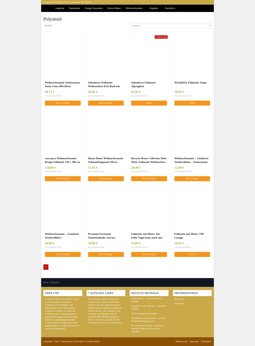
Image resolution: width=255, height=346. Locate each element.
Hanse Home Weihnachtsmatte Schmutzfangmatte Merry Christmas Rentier (105, 160)
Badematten (74, 8)
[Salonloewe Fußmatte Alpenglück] (149, 55)
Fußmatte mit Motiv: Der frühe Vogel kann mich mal (146, 235)
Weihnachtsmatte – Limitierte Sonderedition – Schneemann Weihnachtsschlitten (191, 160)
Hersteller (170, 8)
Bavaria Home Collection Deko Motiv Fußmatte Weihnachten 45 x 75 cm (149, 160)
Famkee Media (94, 341)
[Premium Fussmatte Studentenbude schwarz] (106, 206)
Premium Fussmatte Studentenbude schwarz (101, 235)
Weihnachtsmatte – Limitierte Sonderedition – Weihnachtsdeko (62, 236)
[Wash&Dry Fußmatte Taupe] (192, 55)
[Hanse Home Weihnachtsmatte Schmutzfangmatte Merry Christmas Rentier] (106, 130)
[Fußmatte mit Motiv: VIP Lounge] (192, 206)
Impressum (179, 303)
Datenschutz (180, 299)
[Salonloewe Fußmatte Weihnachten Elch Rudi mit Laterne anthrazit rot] (106, 55)
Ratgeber (153, 8)
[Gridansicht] (56, 25)
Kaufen (149, 103)
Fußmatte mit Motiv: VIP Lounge (189, 235)
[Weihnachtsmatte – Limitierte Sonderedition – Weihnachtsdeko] (63, 206)
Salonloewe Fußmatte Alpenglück (143, 84)
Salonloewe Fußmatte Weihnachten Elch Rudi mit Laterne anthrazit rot (104, 84)
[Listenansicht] (64, 25)
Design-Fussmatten (94, 8)
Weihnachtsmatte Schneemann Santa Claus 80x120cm (62, 84)
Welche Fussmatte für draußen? (144, 313)
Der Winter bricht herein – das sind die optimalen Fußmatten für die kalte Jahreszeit (147, 329)
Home (45, 282)
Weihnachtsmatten (134, 8)
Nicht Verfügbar (63, 103)
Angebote (59, 8)
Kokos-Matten (114, 8)
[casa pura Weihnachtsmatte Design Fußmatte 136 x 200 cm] (63, 131)
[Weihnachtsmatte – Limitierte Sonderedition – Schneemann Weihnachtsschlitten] (192, 130)
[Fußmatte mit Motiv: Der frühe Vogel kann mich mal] (149, 206)
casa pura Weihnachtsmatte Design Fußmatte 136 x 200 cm (62, 160)
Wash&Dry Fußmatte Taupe (190, 82)
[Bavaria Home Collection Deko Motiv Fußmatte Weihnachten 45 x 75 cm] (149, 130)
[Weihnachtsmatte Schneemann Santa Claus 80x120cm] (63, 55)
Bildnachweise (182, 341)
